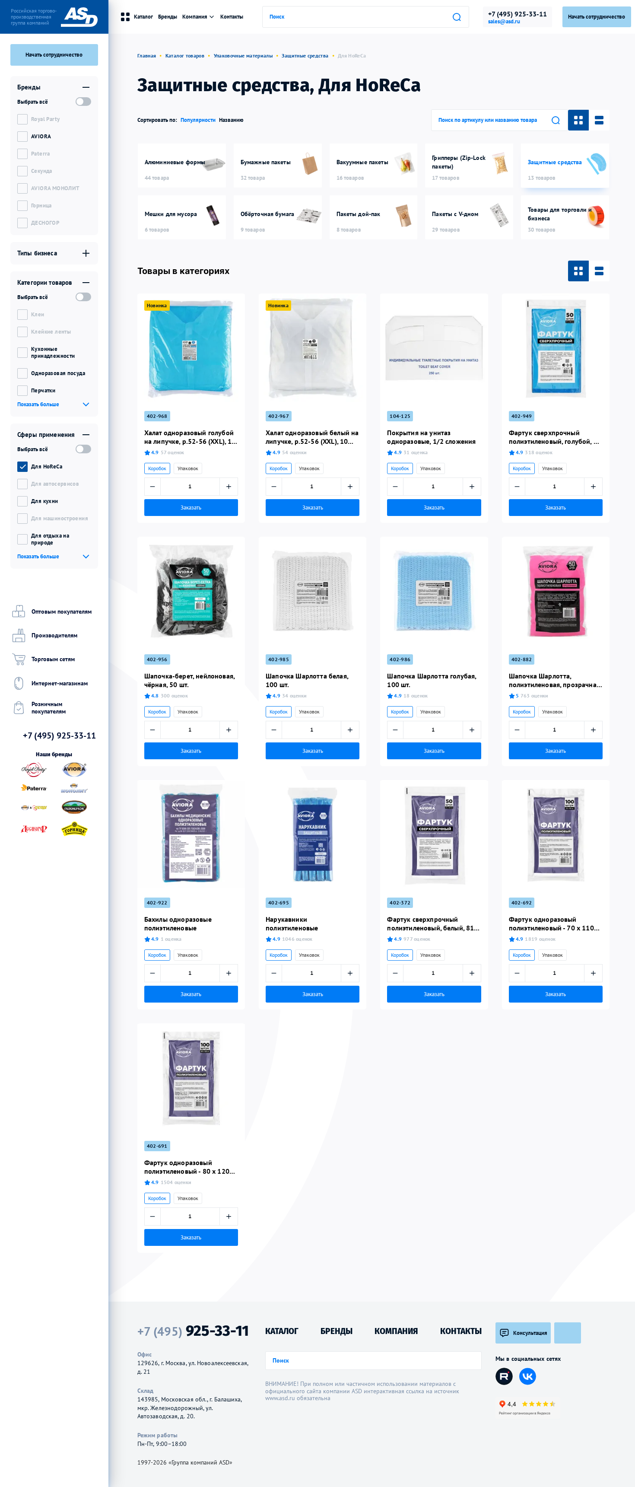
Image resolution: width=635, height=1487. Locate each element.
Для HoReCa (46, 466)
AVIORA (41, 136)
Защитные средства (305, 55)
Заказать (191, 507)
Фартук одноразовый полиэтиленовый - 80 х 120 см (186, 1166)
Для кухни (44, 501)
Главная (146, 55)
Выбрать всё (32, 101)
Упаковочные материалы (243, 55)
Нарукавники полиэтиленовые (292, 923)
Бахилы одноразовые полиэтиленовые (178, 923)
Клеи (37, 314)
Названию (231, 120)
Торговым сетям (53, 659)
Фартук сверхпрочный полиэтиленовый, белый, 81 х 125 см (433, 923)
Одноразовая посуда (58, 373)
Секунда (41, 171)
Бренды (167, 16)
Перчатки (43, 390)
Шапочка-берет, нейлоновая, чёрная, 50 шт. (189, 680)
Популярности (198, 120)
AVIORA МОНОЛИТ (55, 188)
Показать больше (38, 404)
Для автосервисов (55, 483)
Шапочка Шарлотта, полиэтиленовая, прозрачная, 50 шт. (555, 680)
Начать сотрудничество (54, 54)
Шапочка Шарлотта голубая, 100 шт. (431, 680)
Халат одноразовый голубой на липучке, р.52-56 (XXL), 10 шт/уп (190, 437)
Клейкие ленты (51, 331)
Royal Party (45, 119)
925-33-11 (193, 1331)
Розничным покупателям (49, 707)
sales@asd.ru (504, 21)
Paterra (40, 153)
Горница (41, 205)
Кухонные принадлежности (53, 352)
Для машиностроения (59, 518)
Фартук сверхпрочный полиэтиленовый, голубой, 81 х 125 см (555, 437)
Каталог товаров (184, 55)
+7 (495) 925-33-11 (517, 13)
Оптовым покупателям (62, 611)
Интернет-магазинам (60, 683)
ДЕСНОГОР (45, 222)
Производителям (54, 635)
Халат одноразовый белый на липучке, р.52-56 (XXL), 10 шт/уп (312, 437)
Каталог (143, 16)
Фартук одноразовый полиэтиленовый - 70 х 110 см (551, 923)
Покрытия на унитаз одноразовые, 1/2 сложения (431, 437)
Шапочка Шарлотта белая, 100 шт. (307, 680)
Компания (194, 16)
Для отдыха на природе (50, 539)
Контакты (231, 16)
